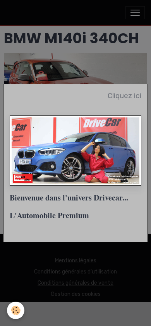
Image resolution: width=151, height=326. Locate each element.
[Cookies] (15, 310)
